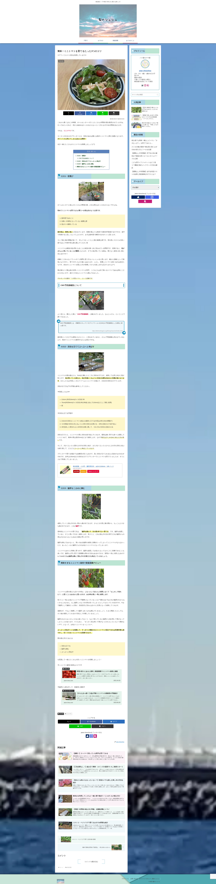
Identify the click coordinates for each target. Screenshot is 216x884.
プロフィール (125, 878)
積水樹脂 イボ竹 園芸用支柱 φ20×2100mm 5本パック (93, 466)
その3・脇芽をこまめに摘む (85, 164)
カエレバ (79, 468)
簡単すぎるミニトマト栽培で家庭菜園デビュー (91, 166)
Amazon (83, 471)
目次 (88, 151)
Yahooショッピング (93, 471)
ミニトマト (69, 713)
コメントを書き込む (91, 861)
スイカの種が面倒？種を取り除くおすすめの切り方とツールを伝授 (144, 148)
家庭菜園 (61, 713)
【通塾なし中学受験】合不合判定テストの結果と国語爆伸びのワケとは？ (144, 173)
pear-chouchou (145, 71)
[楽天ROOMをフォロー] (95, 736)
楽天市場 (76, 471)
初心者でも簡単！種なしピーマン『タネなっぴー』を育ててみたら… (144, 142)
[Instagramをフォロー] (91, 736)
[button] (114, 113)
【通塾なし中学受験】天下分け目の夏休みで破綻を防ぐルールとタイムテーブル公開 (144, 156)
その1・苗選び (81, 155)
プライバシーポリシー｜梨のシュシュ (149, 878)
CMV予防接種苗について (86, 158)
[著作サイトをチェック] (87, 736)
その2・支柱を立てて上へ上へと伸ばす (89, 161)
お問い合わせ (134, 878)
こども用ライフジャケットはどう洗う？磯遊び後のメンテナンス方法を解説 (144, 165)
